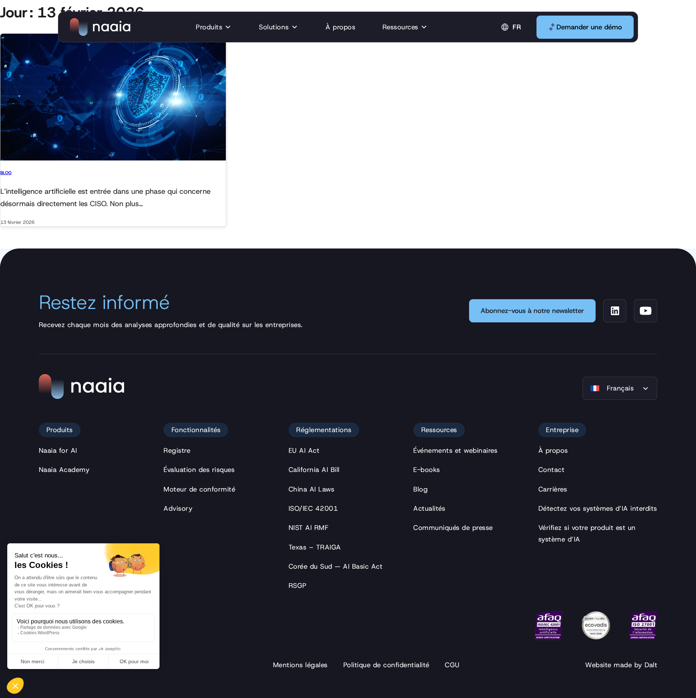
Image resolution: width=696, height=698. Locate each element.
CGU (452, 664)
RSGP (298, 585)
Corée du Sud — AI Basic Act (336, 566)
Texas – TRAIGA (315, 547)
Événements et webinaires (455, 450)
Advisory (177, 508)
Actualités (429, 508)
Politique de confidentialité (386, 664)
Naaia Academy (64, 469)
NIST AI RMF (309, 527)
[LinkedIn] (614, 310)
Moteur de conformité (199, 489)
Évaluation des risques (199, 469)
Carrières (552, 489)
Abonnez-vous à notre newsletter (532, 310)
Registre (176, 450)
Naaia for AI (58, 450)
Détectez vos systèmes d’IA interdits (597, 508)
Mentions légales (300, 664)
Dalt (651, 664)
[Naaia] (100, 27)
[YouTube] (645, 310)
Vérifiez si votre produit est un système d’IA (587, 533)
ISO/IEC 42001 (313, 508)
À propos (553, 450)
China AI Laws (312, 489)
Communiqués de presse (453, 527)
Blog (6, 173)
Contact (551, 469)
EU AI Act (304, 450)
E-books (426, 469)
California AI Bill (314, 469)
